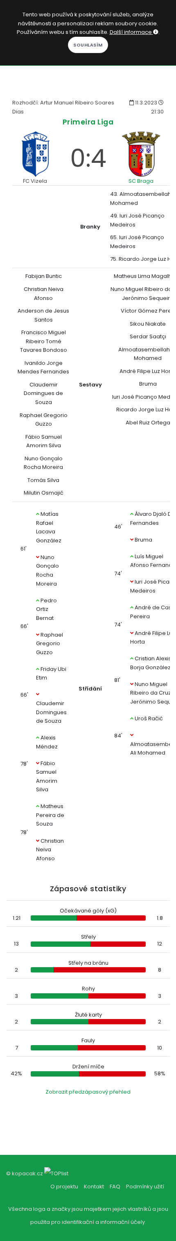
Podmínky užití (145, 1186)
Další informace (131, 32)
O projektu (64, 1186)
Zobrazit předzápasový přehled (88, 1092)
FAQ (115, 1186)
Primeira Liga (88, 122)
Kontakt (94, 1186)
